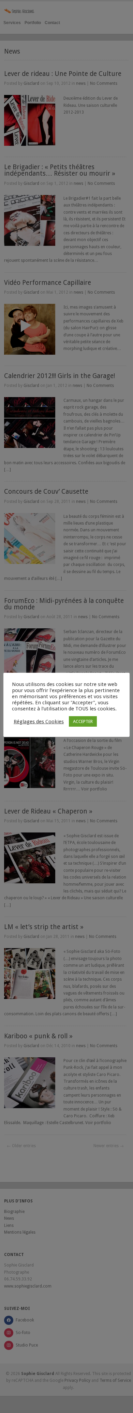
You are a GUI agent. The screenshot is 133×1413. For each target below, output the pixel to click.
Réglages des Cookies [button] (39, 722)
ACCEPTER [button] (83, 721)
